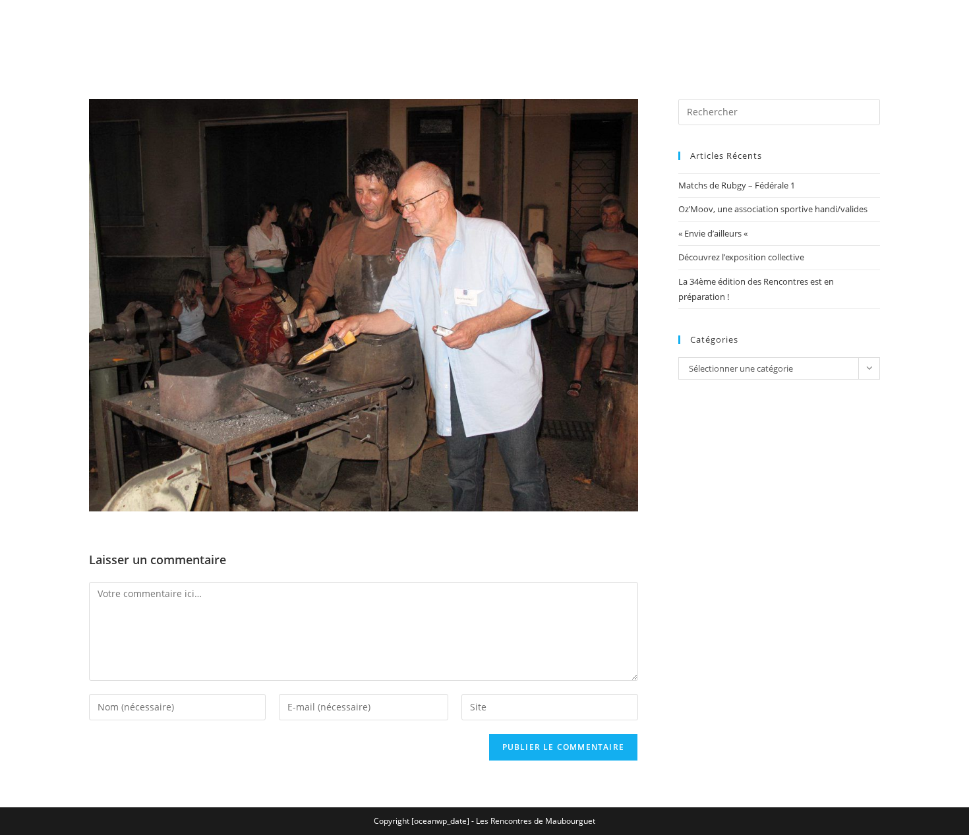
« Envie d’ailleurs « (713, 233)
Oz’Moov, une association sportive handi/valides (772, 209)
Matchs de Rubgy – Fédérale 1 (736, 185)
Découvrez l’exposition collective (741, 257)
